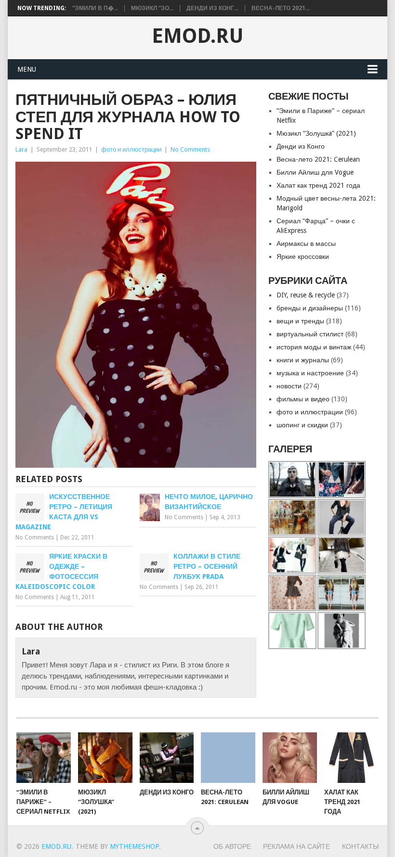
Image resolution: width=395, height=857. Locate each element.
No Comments (190, 149)
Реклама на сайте (296, 846)
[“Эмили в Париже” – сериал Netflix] (43, 757)
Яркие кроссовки (302, 256)
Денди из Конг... (212, 8)
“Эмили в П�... (95, 8)
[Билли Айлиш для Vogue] (290, 757)
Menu (26, 69)
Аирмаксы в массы (306, 243)
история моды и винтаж (313, 347)
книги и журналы (302, 360)
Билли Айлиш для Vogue (315, 172)
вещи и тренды (300, 321)
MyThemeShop (134, 846)
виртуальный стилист (309, 334)
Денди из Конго (300, 146)
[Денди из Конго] (167, 757)
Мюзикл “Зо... (152, 8)
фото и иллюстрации (131, 149)
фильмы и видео (302, 399)
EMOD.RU (198, 36)
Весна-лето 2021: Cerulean (318, 159)
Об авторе (232, 846)
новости (289, 386)
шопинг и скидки (302, 425)
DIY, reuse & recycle (305, 295)
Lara (21, 149)
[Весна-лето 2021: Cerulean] (228, 757)
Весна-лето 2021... (280, 8)
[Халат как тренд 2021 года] (351, 757)
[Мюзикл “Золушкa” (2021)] (105, 757)
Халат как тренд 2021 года (318, 185)
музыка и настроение (310, 373)
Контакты (360, 846)
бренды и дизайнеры (309, 308)
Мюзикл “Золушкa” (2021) (316, 133)
